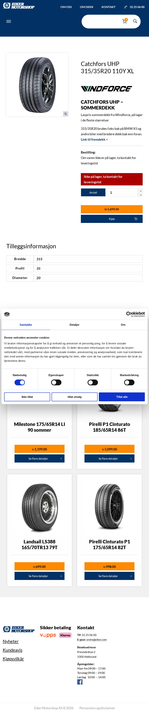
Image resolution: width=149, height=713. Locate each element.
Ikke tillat (27, 396)
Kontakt (109, 7)
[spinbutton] (124, 192)
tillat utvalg (75, 396)
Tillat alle (122, 396)
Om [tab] (123, 324)
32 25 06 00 (137, 7)
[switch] (56, 382)
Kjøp (112, 218)
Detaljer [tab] (75, 324)
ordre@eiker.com (92, 639)
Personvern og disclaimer (97, 708)
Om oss (66, 7)
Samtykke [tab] (26, 324)
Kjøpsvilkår (13, 658)
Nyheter (11, 641)
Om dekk (86, 7)
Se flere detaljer (38, 458)
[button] (140, 190)
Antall (93, 192)
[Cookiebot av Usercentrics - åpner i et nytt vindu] (129, 314)
